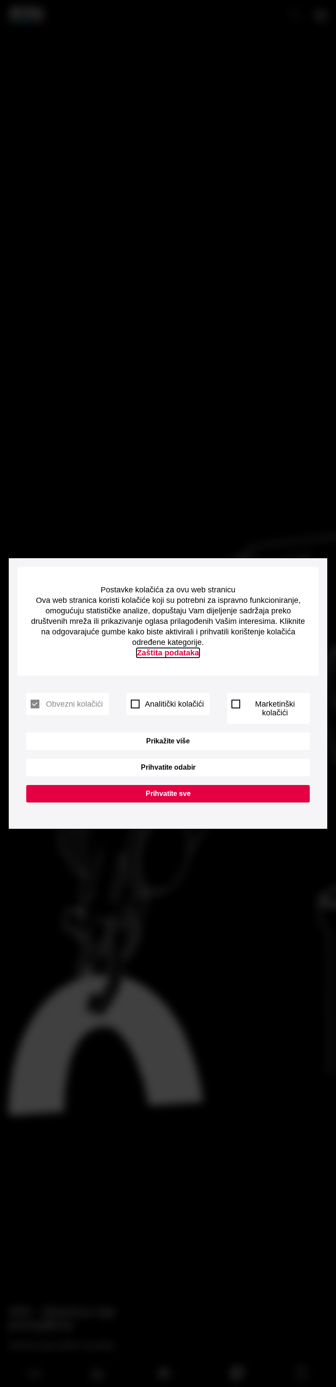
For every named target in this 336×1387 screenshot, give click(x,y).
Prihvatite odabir (168, 767)
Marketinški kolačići (275, 708)
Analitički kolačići (174, 704)
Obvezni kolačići (74, 704)
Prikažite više (168, 741)
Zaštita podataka (168, 652)
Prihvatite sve (168, 793)
